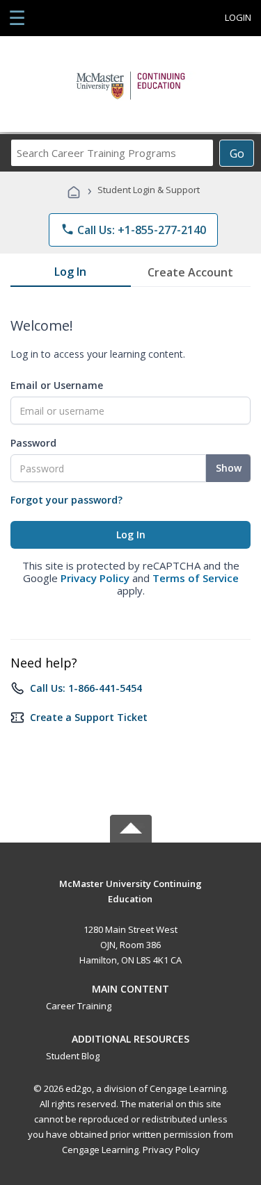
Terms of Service (195, 578)
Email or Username (56, 385)
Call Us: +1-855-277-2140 (133, 230)
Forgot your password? (66, 499)
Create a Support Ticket (89, 717)
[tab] (70, 274)
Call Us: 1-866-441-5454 (86, 688)
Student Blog (73, 1056)
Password (33, 442)
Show (229, 467)
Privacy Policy (95, 578)
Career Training (78, 1006)
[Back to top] (131, 882)
